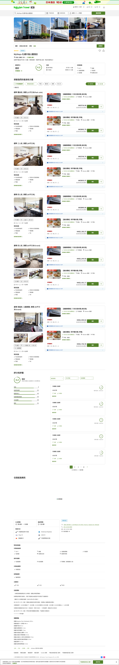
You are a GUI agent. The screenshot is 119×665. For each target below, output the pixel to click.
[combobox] (29, 13)
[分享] (103, 50)
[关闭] (116, 662)
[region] (59, 662)
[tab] (90, 83)
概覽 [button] (16, 46)
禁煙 (53, 83)
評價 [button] (30, 46)
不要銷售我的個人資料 (68, 652)
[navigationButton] (67, 467)
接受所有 (98, 662)
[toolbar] (57, 13)
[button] (21, 7)
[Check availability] (101, 106)
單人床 (59, 83)
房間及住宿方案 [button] (23, 46)
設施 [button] (35, 46)
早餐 (40, 83)
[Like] (100, 50)
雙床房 (46, 83)
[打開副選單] (104, 7)
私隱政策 (14, 663)
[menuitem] (79, 7)
